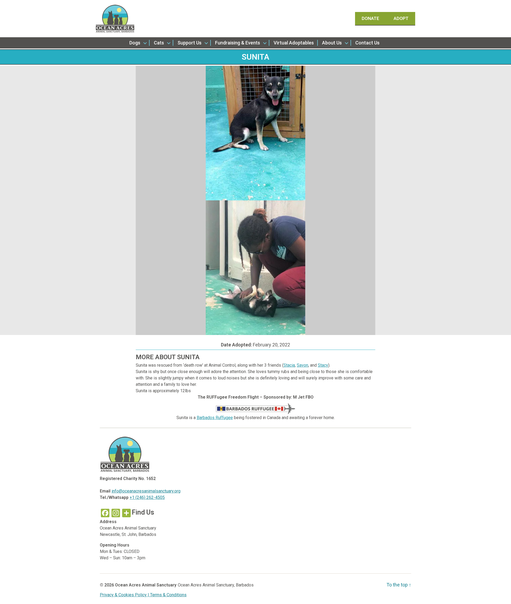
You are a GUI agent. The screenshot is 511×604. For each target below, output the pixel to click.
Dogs (134, 42)
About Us (332, 42)
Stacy (323, 365)
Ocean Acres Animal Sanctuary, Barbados (216, 585)
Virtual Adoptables (294, 42)
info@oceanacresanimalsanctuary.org (146, 491)
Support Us (189, 42)
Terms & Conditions (168, 594)
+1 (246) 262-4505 (147, 497)
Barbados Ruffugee (215, 417)
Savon (302, 365)
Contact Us (367, 42)
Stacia (289, 365)
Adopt (401, 18)
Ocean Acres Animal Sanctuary (145, 585)
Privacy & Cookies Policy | (125, 594)
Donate (371, 18)
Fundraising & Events (237, 42)
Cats (159, 42)
